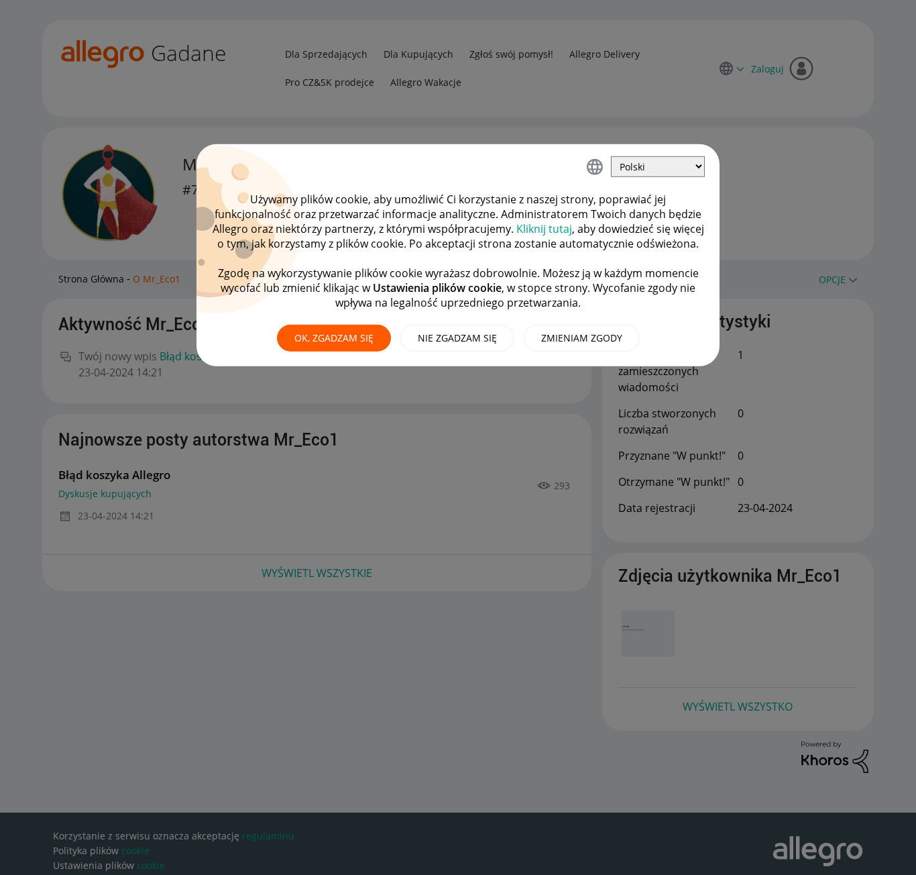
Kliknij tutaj (544, 228)
